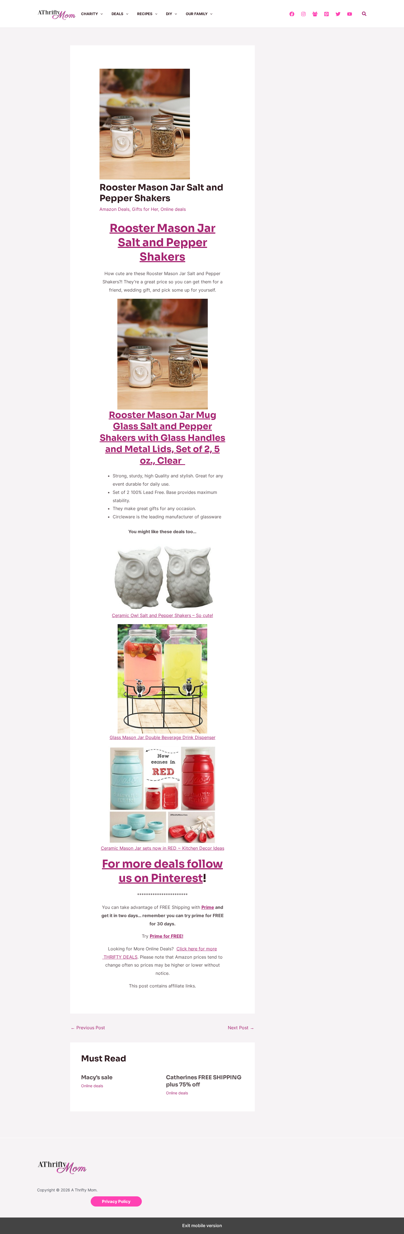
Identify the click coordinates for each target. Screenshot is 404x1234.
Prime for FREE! (166, 936)
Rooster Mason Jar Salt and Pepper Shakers (162, 242)
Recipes (145, 14)
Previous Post (88, 1027)
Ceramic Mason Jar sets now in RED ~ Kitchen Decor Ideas (162, 848)
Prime (207, 907)
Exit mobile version (202, 1225)
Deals (117, 14)
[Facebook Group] (314, 14)
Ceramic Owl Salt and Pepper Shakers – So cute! (162, 615)
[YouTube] (349, 14)
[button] (100, 13)
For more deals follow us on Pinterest (162, 871)
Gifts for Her (145, 209)
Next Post (241, 1027)
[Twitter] (338, 14)
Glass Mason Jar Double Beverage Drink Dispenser (162, 737)
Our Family (196, 14)
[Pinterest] (326, 14)
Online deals (173, 209)
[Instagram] (303, 14)
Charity (89, 14)
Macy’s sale (96, 1077)
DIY (169, 14)
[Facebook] (291, 14)
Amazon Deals (114, 209)
